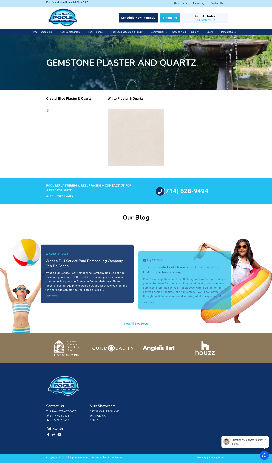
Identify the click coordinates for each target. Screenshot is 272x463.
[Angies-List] (159, 348)
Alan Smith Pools (59, 196)
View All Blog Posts (135, 323)
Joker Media (115, 457)
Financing (198, 3)
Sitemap (202, 457)
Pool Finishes (95, 32)
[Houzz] (205, 348)
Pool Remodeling (42, 32)
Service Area (179, 32)
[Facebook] (48, 434)
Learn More (51, 295)
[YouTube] (59, 434)
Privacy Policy (217, 457)
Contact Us (216, 3)
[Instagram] (54, 434)
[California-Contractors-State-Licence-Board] (67, 348)
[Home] (62, 18)
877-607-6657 (67, 411)
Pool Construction (70, 32)
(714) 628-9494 (185, 191)
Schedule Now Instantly (138, 17)
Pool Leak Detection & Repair (126, 32)
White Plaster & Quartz (125, 98)
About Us (178, 3)
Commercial (157, 32)
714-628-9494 (205, 20)
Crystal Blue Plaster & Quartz (69, 98)
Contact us (115, 185)
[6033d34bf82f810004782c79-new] (113, 348)
